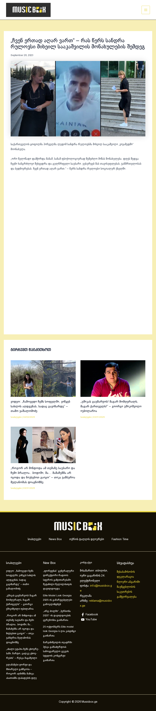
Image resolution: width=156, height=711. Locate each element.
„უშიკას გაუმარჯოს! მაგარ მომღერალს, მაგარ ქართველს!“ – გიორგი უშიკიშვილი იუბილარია (111, 406)
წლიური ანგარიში (129, 582)
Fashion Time (120, 539)
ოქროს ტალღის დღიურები (86, 539)
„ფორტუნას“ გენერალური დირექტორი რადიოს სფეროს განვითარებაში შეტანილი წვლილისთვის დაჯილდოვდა (58, 580)
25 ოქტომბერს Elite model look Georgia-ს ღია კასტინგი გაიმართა (59, 631)
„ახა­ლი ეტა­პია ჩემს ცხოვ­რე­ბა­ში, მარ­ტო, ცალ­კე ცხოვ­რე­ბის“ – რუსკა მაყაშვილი (22, 653)
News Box (55, 539)
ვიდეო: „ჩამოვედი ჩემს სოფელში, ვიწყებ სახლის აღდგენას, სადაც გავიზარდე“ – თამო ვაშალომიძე (40, 406)
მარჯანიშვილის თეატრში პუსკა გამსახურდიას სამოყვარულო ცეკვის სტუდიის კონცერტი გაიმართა (57, 651)
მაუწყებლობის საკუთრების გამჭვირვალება (127, 592)
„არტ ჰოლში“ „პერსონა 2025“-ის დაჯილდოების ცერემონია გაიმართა (57, 615)
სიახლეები (16, 417)
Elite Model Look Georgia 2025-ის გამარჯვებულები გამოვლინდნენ (57, 600)
